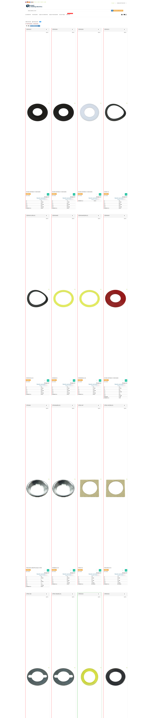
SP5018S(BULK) (56, 594)
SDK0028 (54, 29)
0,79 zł (54, 380)
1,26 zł (28, 380)
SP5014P (80, 405)
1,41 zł (106, 193)
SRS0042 (106, 594)
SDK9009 (106, 215)
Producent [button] (35, 21)
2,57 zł (80, 193)
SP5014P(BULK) (108, 405)
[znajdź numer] (112, 10)
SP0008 (28, 405)
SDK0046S (55, 215)
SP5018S (28, 594)
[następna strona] (39, 26)
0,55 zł (54, 569)
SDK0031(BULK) (30, 215)
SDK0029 (80, 29)
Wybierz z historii (119, 10)
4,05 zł (28, 193)
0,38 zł (106, 569)
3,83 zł (54, 193)
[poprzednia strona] (31, 26)
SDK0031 (106, 29)
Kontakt (113, 3)
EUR (42, 2)
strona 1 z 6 (35, 25)
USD (45, 2)
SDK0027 (28, 29)
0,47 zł (80, 380)
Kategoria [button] (29, 21)
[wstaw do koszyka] (48, 194)
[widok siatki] (28, 26)
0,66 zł (80, 569)
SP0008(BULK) (56, 405)
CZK (39, 2)
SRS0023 (80, 594)
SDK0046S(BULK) (83, 215)
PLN (36, 2)
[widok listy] (27, 26)
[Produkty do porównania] (124, 15)
